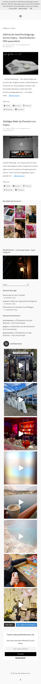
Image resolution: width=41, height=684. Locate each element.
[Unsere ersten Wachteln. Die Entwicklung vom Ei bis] (20, 365)
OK (31, 8)
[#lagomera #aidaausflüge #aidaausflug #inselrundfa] (20, 467)
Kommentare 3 (8, 46)
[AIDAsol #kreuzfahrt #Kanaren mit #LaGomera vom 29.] (20, 536)
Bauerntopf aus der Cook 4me (14, 295)
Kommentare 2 (8, 130)
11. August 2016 (9, 128)
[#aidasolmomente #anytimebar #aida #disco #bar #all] (20, 433)
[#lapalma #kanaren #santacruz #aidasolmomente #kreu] (20, 399)
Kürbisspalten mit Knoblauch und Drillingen (18, 307)
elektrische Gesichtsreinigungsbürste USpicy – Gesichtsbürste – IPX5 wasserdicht (19, 38)
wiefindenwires (24, 44)
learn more (22, 8)
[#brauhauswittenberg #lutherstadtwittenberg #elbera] (20, 604)
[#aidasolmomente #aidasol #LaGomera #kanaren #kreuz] (20, 502)
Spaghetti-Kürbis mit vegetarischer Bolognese (20, 301)
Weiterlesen (14, 95)
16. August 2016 (9, 44)
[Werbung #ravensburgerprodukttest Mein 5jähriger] (20, 570)
